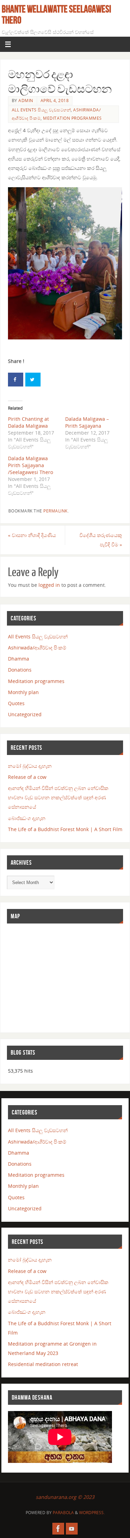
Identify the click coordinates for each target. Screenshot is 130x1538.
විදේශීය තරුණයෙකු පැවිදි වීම (100, 540)
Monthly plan (23, 692)
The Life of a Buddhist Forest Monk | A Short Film (65, 829)
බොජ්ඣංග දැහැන (26, 818)
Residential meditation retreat (43, 1364)
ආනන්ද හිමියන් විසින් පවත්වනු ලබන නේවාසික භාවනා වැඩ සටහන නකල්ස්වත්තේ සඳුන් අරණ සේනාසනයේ (58, 797)
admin (25, 100)
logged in (49, 585)
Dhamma (18, 658)
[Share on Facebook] (15, 379)
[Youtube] (72, 1529)
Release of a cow (27, 777)
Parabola (63, 1513)
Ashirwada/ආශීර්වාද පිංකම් (37, 647)
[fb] (58, 1529)
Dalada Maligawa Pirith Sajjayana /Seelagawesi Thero (30, 465)
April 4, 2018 (55, 100)
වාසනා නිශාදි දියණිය (32, 535)
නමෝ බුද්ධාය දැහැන (30, 766)
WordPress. (92, 1513)
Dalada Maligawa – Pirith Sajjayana (87, 422)
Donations (20, 669)
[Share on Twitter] (33, 379)
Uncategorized (25, 714)
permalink (55, 511)
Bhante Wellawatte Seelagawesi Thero (56, 14)
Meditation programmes (72, 118)
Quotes (16, 703)
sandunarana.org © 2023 (65, 1497)
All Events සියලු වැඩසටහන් (41, 110)
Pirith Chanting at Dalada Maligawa (28, 422)
